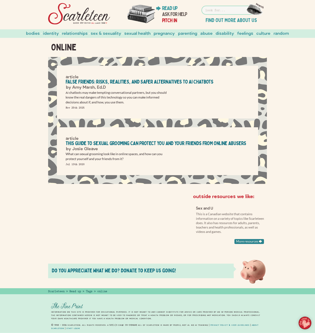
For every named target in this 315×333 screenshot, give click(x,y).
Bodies (33, 33)
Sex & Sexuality (106, 33)
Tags (89, 291)
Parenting (187, 33)
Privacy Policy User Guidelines (229, 325)
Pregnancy (164, 33)
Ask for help (174, 14)
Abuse (206, 33)
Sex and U (204, 208)
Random (281, 33)
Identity (51, 33)
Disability (225, 33)
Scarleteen (56, 291)
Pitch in (169, 20)
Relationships (75, 33)
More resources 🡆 (249, 241)
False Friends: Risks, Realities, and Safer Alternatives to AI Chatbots (139, 81)
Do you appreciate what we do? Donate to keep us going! (114, 270)
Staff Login (73, 328)
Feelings (245, 33)
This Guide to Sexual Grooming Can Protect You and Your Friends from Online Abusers (156, 143)
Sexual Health (137, 33)
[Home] (79, 14)
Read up (169, 8)
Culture (263, 33)
